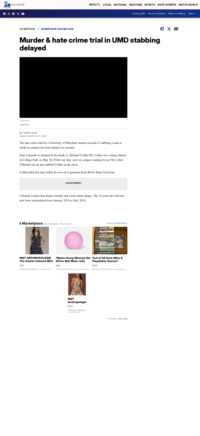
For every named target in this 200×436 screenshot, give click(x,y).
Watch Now (187, 4)
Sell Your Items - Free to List (57, 224)
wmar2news (10, 14)
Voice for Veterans (157, 13)
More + (192, 13)
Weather (135, 4)
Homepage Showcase (57, 29)
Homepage (27, 29)
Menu (93, 4)
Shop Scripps (166, 4)
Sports (149, 4)
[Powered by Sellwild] (122, 319)
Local (107, 4)
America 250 (139, 13)
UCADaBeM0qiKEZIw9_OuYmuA (24, 14)
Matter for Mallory (176, 13)
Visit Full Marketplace (117, 223)
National (120, 4)
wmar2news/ (5, 14)
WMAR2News (14, 14)
